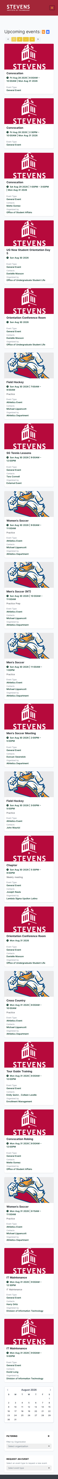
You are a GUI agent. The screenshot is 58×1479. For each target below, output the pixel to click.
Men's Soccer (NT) (18, 591)
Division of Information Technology (24, 1310)
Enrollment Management (19, 1101)
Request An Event (17, 1459)
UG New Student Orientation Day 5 (28, 251)
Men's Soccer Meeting (21, 733)
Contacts (10, 203)
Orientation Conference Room (26, 317)
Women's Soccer (17, 520)
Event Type (11, 87)
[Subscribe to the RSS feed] (43, 32)
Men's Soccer (15, 662)
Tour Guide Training (19, 1071)
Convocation (14, 73)
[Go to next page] (38, 39)
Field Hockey (15, 382)
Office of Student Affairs (19, 212)
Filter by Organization (16, 1442)
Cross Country (15, 1000)
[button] (8, 1390)
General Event (13, 90)
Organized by (12, 209)
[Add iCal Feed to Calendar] (47, 32)
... (26, 39)
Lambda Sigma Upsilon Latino (21, 898)
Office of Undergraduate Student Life (25, 280)
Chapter (11, 865)
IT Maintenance (16, 1277)
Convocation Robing (19, 1139)
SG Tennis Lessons (18, 453)
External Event (14, 483)
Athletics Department (17, 415)
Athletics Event (14, 402)
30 (8, 1419)
